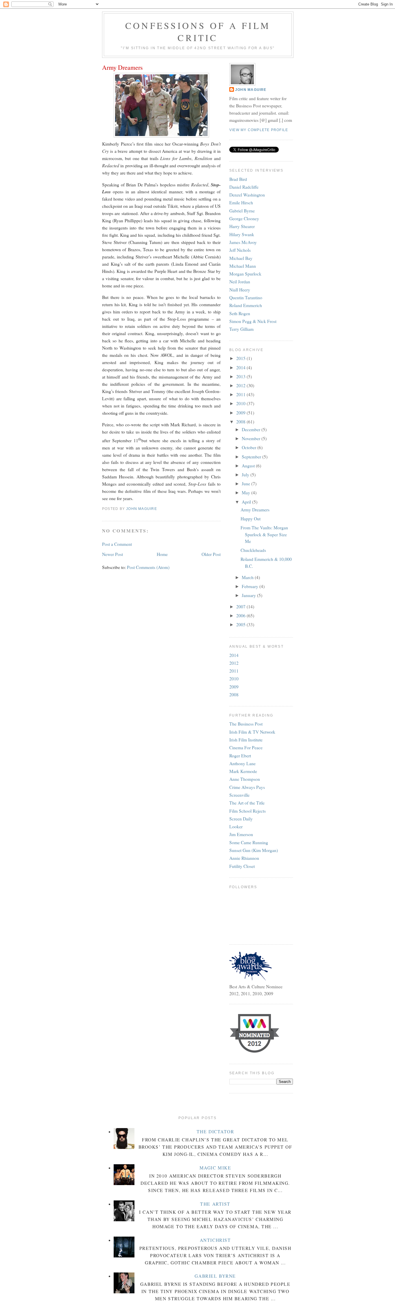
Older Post (211, 554)
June (246, 483)
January (249, 595)
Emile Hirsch (241, 202)
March (248, 577)
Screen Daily (241, 819)
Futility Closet (242, 866)
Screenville (239, 795)
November (251, 438)
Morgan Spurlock (245, 274)
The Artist (215, 1204)
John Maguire (251, 90)
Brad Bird (238, 179)
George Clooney (244, 218)
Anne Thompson (244, 779)
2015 (241, 358)
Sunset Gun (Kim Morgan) (253, 850)
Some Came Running (248, 842)
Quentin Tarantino (245, 297)
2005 (241, 624)
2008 (241, 422)
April (247, 502)
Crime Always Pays (247, 787)
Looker (236, 826)
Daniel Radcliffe (244, 187)
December (251, 429)
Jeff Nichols (240, 250)
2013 (241, 376)
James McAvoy (243, 242)
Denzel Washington (247, 195)
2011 (241, 394)
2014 (241, 367)
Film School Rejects (247, 811)
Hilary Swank (241, 234)
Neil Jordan (239, 281)
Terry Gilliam (241, 329)
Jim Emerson (241, 834)
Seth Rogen (239, 313)
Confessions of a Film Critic (197, 31)
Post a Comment (117, 544)
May (246, 492)
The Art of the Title (247, 803)
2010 (241, 403)
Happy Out (251, 518)
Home (162, 554)
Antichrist (215, 1240)
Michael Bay (240, 258)
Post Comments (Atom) (148, 567)
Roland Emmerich (245, 305)
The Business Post (246, 724)
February (250, 586)
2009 (241, 413)
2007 (241, 606)
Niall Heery (239, 290)
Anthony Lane (242, 763)
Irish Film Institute (246, 740)
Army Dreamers (255, 510)
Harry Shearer (242, 226)
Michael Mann (242, 266)
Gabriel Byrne (242, 211)
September (252, 457)
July (246, 475)
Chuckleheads (253, 550)
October (249, 447)
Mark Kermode (243, 771)
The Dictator (215, 1131)
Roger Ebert (240, 756)
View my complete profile (258, 130)
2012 (241, 385)
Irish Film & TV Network (252, 732)
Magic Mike (215, 1168)
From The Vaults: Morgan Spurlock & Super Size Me (264, 534)
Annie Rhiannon (244, 858)
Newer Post (112, 554)
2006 (241, 615)
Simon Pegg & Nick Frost (252, 321)
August (249, 466)
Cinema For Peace (246, 747)
